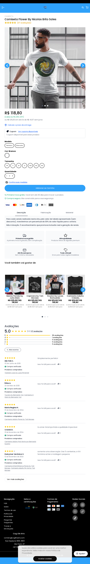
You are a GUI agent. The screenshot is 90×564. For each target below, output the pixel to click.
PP (7, 165)
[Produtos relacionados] (42, 316)
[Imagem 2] (45, 105)
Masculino (19, 145)
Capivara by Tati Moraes (35, 297)
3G (36, 165)
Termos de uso (10, 510)
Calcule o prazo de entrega (19, 125)
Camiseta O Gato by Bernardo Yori (19, 396)
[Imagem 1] (42, 105)
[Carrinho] (87, 7)
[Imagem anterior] (7, 65)
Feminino (9, 145)
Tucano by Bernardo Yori (14, 395)
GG (30, 165)
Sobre (6, 507)
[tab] (21, 213)
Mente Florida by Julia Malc (14, 297)
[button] (3, 7)
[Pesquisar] (83, 7)
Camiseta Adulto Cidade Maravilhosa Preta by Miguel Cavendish (75, 297)
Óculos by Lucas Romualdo (55, 297)
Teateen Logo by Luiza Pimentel (17, 373)
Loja (5, 503)
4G (42, 165)
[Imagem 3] (47, 105)
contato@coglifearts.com (14, 538)
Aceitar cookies (45, 558)
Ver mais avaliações (15, 479)
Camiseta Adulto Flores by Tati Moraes (19, 419)
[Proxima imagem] (83, 65)
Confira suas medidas (18, 182)
